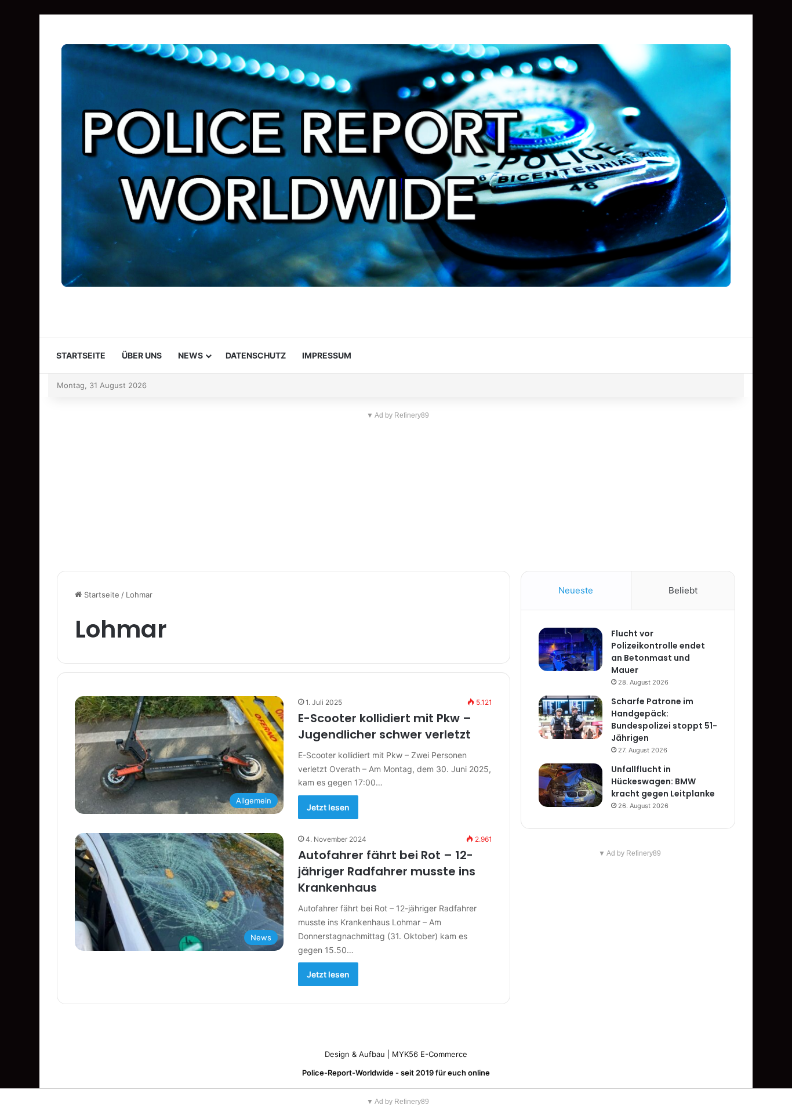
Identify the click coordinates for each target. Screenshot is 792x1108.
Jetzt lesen (328, 807)
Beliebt (683, 590)
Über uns (142, 355)
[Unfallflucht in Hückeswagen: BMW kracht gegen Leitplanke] (570, 785)
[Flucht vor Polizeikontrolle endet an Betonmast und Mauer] (570, 649)
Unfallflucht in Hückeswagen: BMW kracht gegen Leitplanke (663, 781)
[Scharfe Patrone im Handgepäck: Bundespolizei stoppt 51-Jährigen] (570, 717)
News (190, 355)
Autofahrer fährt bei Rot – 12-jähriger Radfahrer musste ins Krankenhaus (386, 871)
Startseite (81, 355)
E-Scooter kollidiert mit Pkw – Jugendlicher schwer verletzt (384, 726)
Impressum (326, 355)
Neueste (575, 590)
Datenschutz (256, 355)
